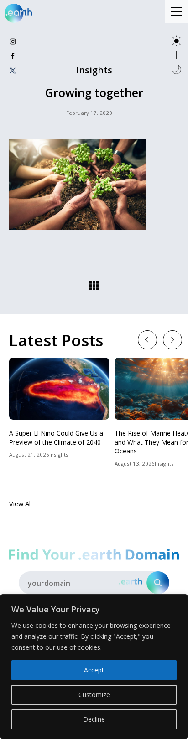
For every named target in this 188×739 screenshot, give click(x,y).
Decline (94, 719)
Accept (94, 670)
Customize (94, 694)
